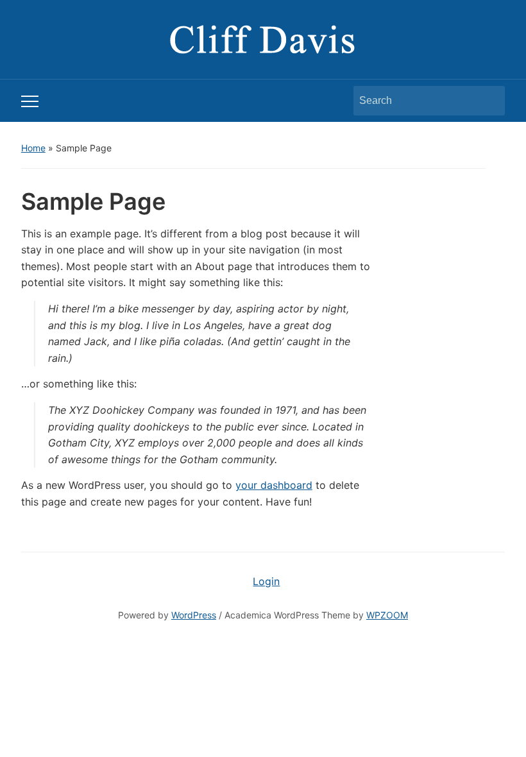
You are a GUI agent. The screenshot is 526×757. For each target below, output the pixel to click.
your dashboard (273, 485)
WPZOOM (387, 614)
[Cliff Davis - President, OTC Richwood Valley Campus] (263, 38)
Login (266, 581)
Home (33, 147)
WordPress (193, 614)
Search (488, 101)
